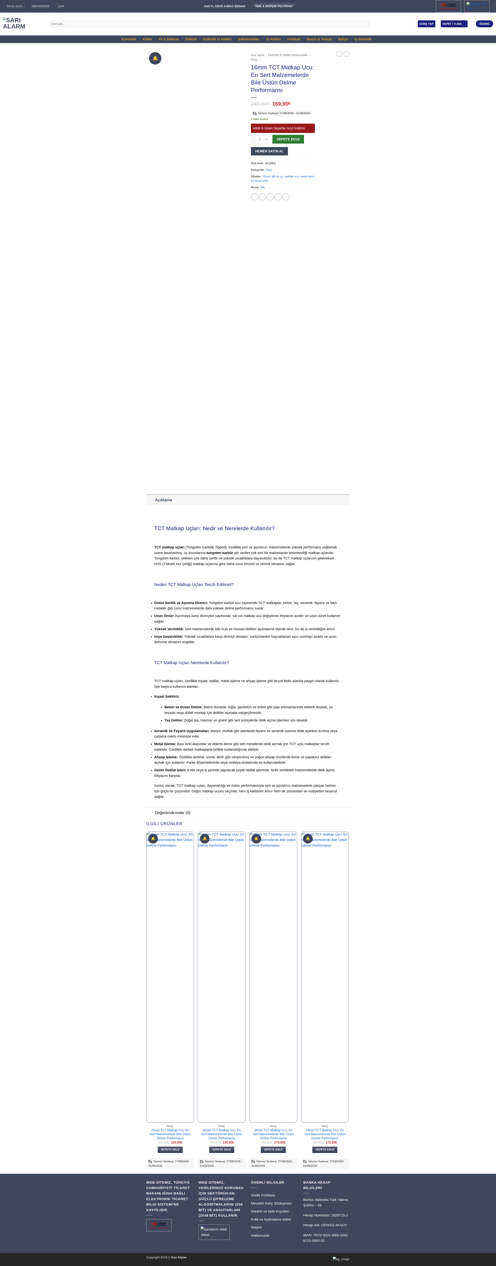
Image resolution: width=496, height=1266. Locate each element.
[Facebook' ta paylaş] (254, 196)
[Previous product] (347, 54)
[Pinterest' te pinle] (278, 196)
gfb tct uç (277, 176)
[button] (426, 23)
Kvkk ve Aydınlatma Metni (271, 1219)
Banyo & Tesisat (319, 39)
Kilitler (147, 39)
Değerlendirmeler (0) (172, 813)
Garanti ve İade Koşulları (270, 1211)
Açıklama (163, 500)
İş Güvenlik (363, 39)
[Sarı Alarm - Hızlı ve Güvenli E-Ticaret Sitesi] (23, 24)
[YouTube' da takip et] (407, 24)
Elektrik (191, 39)
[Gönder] (366, 23)
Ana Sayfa (257, 55)
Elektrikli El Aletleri (217, 39)
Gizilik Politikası (263, 1195)
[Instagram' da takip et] (396, 24)
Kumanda (128, 39)
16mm (266, 176)
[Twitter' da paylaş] (262, 196)
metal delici (307, 176)
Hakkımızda (260, 1236)
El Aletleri (273, 39)
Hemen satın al (269, 151)
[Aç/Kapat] (150, 499)
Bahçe (343, 39)
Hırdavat (293, 39)
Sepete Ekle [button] (170, 1149)
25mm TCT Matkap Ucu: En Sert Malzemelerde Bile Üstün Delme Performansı (170, 1134)
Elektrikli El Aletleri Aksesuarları (288, 55)
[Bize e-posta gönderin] (401, 24)
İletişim (256, 1227)
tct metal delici (259, 180)
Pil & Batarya (169, 39)
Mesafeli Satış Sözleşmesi (271, 1203)
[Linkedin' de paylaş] (285, 196)
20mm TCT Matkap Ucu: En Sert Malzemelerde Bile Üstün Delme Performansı (221, 1134)
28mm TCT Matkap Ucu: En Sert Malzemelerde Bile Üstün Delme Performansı (273, 1134)
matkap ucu (291, 176)
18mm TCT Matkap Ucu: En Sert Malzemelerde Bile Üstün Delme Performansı (324, 1134)
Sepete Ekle (288, 139)
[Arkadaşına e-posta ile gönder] (270, 196)
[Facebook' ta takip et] (390, 24)
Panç (254, 59)
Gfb (262, 187)
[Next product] (339, 54)
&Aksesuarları (249, 39)
